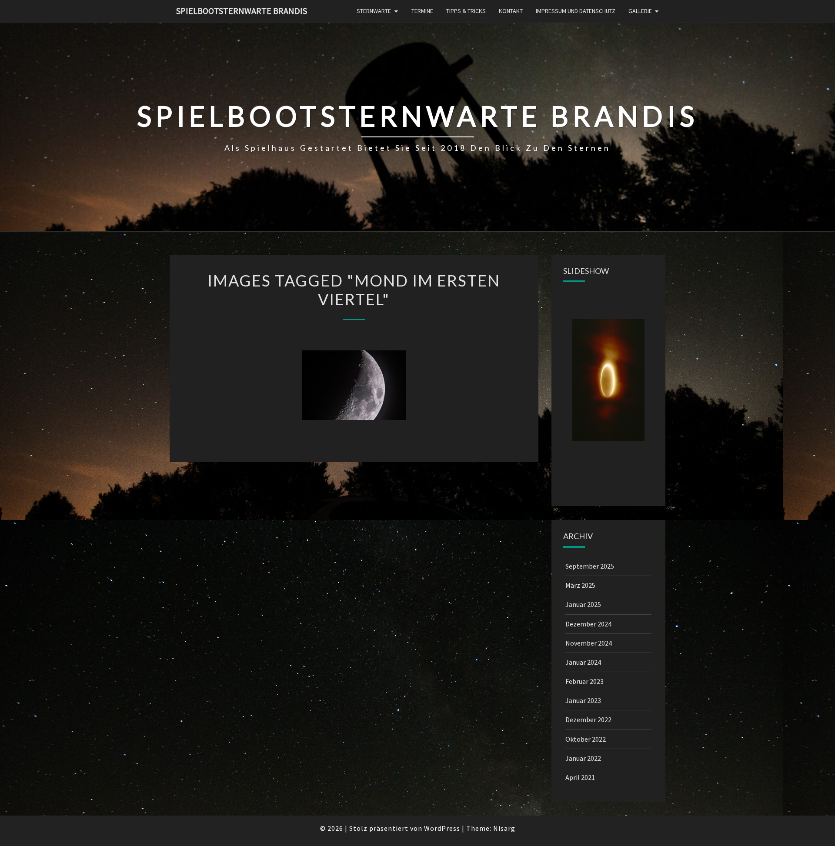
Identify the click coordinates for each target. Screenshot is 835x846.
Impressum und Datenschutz (575, 11)
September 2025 (589, 566)
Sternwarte (374, 11)
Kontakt (511, 11)
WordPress (442, 828)
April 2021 (580, 777)
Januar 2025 (583, 604)
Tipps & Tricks (466, 11)
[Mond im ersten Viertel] (354, 385)
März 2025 (580, 585)
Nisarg (504, 828)
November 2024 (588, 643)
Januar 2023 (583, 700)
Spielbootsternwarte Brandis (241, 10)
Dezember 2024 (588, 624)
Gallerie (640, 11)
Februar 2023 (584, 681)
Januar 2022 (583, 758)
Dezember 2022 (588, 719)
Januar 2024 (583, 662)
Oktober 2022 (585, 739)
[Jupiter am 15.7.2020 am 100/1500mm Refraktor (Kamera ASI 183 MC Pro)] (608, 380)
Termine (422, 11)
